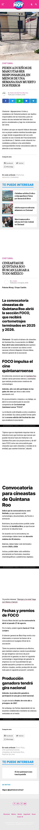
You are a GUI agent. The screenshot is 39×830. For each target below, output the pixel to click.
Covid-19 (20, 817)
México (13, 814)
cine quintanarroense (10, 750)
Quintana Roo (31, 376)
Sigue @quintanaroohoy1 (13, 790)
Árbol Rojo (20, 747)
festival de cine (8, 754)
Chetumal (20, 175)
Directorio (6, 814)
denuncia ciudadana (10, 177)
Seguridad (27, 814)
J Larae (14, 281)
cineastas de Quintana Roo (13, 752)
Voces (34, 814)
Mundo (20, 814)
